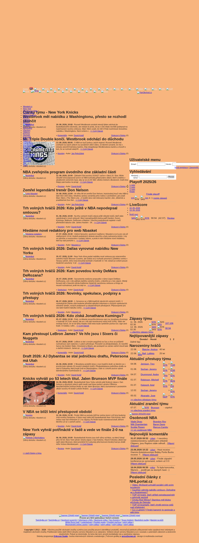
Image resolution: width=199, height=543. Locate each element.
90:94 (168, 328)
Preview (61, 186)
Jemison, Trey (148, 364)
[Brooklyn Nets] (45, 89)
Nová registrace (181, 167)
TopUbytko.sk (41, 520)
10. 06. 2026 (135, 208)
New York (27, 109)
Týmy (25, 165)
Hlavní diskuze (150, 454)
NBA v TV (27, 139)
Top (24, 163)
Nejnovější (27, 128)
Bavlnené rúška (101, 520)
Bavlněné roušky (142, 520)
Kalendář (27, 137)
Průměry (26, 148)
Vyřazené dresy (29, 115)
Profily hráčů (28, 157)
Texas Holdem (127, 520)
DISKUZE (27, 150)
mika (152, 467)
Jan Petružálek (77, 153)
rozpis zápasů (160, 198)
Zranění (26, 122)
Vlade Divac (136, 421)
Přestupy (26, 124)
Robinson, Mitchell (150, 379)
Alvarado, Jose (148, 395)
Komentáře (62, 135)
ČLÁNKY (27, 126)
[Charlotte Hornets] (101, 89)
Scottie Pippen (138, 427)
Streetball (27, 161)
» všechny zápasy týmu (141, 332)
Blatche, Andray (150, 349)
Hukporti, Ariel (147, 385)
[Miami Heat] (147, 89)
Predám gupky (100, 522)
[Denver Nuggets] (69, 89)
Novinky (61, 153)
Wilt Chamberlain (139, 424)
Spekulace (62, 290)
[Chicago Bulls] (109, 89)
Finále (132, 192)
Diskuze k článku (118, 135)
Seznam (26, 135)
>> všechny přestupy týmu (143, 399)
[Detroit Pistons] (77, 89)
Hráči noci (134, 214)
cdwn (152, 438)
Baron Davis (159, 424)
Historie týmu (28, 113)
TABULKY (27, 141)
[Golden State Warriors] (84, 89)
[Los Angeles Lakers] (131, 89)
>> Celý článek (96, 131)
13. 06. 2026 (135, 210)
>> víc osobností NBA (141, 430)
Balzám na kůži (156, 520)
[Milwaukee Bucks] (154, 89)
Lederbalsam (86, 522)
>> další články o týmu (32, 453)
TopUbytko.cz (54, 520)
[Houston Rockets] (93, 89)
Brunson (155, 407)
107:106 (169, 323)
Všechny (26, 130)
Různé (26, 159)
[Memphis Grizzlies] (139, 89)
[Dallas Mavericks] (61, 89)
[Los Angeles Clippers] (124, 89)
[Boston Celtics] (37, 89)
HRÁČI (26, 117)
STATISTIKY (28, 143)
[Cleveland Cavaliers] (53, 89)
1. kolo (132, 185)
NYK (132, 198)
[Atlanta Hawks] (31, 89)
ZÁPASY (26, 133)
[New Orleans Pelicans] (169, 89)
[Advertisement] (99, 22)
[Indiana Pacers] (116, 89)
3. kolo (132, 189)
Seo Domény (114, 520)
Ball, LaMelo (148, 353)
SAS (146, 198)
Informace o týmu (30, 111)
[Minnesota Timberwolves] (162, 89)
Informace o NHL (86, 520)
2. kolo (132, 187)
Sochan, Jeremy (149, 369)
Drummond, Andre (150, 374)
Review (61, 448)
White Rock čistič (72, 522)
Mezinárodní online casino (76, 524)
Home (25, 89)
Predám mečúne (114, 522)
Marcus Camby (160, 427)
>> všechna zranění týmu (143, 410)
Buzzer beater (29, 154)
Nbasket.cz (27, 106)
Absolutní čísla (29, 146)
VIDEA (26, 152)
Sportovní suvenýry (69, 520)
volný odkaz (128, 522)
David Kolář (79, 135)
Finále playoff (153, 194)
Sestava (26, 120)
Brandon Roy (159, 421)
